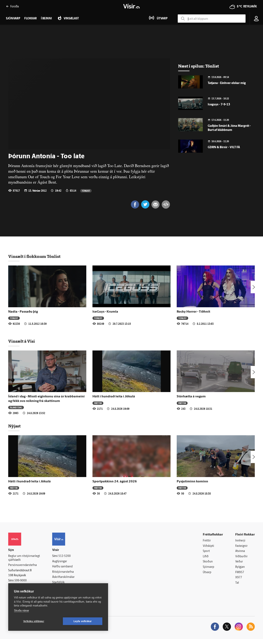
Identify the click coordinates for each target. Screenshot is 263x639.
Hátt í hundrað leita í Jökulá (113, 396)
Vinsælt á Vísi (21, 341)
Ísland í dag (16, 407)
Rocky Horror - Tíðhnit (193, 311)
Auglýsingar (59, 561)
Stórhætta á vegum (191, 396)
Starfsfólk (58, 582)
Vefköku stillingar (33, 621)
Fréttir (98, 403)
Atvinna (240, 551)
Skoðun (208, 561)
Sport (206, 551)
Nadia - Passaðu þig (23, 311)
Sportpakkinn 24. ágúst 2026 (114, 481)
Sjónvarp (208, 567)
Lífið (206, 556)
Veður (239, 561)
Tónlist (86, 190)
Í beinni (46, 18)
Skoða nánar (21, 610)
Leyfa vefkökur (83, 621)
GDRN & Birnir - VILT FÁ (224, 147)
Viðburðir (241, 556)
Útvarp (207, 572)
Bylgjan (240, 567)
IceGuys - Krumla (105, 311)
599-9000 (20, 580)
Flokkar (30, 18)
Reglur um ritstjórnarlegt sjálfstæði (24, 558)
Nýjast (14, 426)
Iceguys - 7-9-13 (219, 104)
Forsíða (14, 6)
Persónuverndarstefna (22, 565)
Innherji (240, 540)
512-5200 (64, 556)
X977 (238, 577)
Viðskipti (208, 546)
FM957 (239, 572)
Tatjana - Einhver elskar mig (227, 83)
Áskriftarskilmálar (63, 577)
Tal (237, 582)
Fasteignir (241, 546)
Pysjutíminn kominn (192, 481)
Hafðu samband (62, 566)
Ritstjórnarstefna (63, 572)
